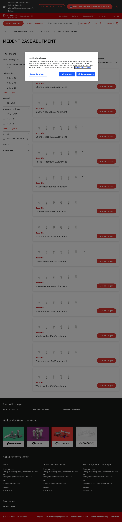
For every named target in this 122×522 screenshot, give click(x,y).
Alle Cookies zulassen (86, 74)
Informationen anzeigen (83, 67)
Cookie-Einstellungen (37, 74)
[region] (61, 66)
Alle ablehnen (67, 74)
